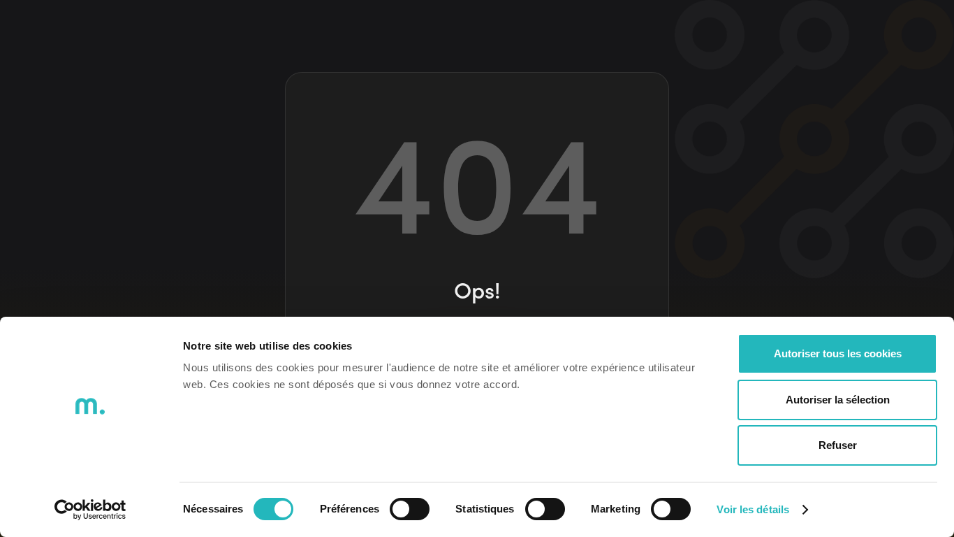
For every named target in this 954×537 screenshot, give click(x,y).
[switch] (410, 509)
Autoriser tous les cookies (838, 353)
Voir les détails (753, 509)
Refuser (838, 445)
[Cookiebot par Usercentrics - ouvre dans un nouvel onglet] (90, 509)
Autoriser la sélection (838, 400)
